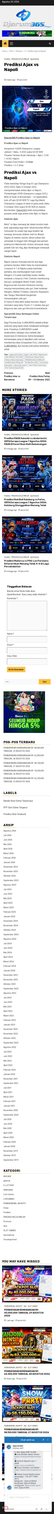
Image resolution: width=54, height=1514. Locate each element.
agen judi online (16, 354)
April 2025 (7, 903)
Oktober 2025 (9, 876)
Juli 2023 (7, 997)
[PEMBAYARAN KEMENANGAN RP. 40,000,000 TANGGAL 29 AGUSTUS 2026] (27, 1284)
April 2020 (7, 1133)
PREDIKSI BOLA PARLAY (20, 59)
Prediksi (7, 59)
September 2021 (10, 1083)
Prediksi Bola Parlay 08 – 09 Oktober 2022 (21, 362)
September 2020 (10, 1115)
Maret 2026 (8, 853)
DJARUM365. (10, 346)
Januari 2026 (9, 862)
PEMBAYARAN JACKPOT (14, 1203)
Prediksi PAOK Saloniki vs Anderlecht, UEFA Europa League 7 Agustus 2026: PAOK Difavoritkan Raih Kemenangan (25, 441)
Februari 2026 (9, 858)
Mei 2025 (7, 898)
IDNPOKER (8, 1190)
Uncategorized (10, 1239)
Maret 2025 (8, 907)
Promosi (7, 1221)
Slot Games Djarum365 (14, 368)
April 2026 (7, 849)
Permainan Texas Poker (34, 357)
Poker (6, 1208)
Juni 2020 (7, 1124)
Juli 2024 (7, 943)
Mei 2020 (7, 1128)
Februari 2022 (9, 1070)
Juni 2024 (7, 948)
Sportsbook (34, 59)
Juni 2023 (7, 1002)
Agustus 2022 (9, 1047)
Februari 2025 (9, 912)
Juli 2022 (7, 1051)
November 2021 (10, 1079)
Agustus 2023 (9, 993)
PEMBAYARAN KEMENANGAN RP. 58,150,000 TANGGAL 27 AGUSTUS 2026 (26, 1431)
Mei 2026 (7, 844)
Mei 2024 (7, 952)
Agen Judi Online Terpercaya (35, 354)
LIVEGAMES (8, 1199)
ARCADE (7, 1176)
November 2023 (10, 979)
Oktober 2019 (9, 1155)
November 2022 (10, 1033)
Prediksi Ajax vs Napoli (28, 138)
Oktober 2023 (9, 984)
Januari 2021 (9, 1106)
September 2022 (10, 1042)
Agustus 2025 (9, 885)
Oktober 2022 (9, 1038)
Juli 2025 (7, 889)
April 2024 (7, 957)
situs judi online (20, 365)
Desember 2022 (10, 1029)
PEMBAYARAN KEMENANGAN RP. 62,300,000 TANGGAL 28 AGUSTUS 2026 (27, 1372)
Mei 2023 (7, 1006)
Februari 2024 (9, 966)
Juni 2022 (7, 1056)
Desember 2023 (10, 975)
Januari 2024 (9, 970)
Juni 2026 (7, 840)
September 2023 (10, 988)
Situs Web (12, 656)
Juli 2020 (7, 1119)
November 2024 (10, 925)
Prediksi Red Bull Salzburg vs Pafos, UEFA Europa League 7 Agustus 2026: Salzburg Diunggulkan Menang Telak (25, 502)
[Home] (5, 44)
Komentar (12, 598)
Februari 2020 (9, 1142)
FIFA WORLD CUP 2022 (14, 357)
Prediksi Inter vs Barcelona (12, 376)
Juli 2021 (7, 1088)
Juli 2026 (7, 835)
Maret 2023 (8, 1015)
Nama (10, 633)
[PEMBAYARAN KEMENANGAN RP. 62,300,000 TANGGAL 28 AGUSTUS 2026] (27, 1345)
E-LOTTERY (8, 1185)
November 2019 (10, 1151)
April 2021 (7, 1092)
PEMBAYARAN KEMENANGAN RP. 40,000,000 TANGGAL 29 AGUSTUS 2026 (24, 1313)
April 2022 (7, 1065)
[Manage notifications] (6, 1508)
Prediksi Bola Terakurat (14, 814)
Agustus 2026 (9, 830)
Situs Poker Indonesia (37, 365)
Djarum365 (21, 210)
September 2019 (10, 1160)
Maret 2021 (8, 1097)
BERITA (6, 1181)
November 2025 (10, 871)
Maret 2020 (8, 1137)
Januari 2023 (9, 1024)
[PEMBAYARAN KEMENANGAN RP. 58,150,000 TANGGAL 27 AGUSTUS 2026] (27, 1403)
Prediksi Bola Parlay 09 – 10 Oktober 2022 (39, 376)
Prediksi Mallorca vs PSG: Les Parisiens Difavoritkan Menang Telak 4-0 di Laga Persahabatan (26, 564)
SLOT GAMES (9, 1230)
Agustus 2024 (9, 939)
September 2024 (10, 934)
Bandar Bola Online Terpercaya (18, 801)
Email (10, 645)
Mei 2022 (7, 1061)
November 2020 (10, 1110)
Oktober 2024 (9, 930)
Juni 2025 (7, 894)
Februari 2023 (9, 1020)
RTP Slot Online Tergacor (15, 807)
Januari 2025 (9, 916)
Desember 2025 (10, 867)
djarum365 (23, 80)
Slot (5, 1226)
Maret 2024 (8, 961)
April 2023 (7, 1011)
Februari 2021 (9, 1101)
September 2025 (10, 880)
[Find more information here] (28, 1474)
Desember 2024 (10, 921)
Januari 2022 (9, 1074)
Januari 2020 (9, 1146)
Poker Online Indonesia (14, 360)
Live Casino (8, 1194)
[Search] (50, 43)
